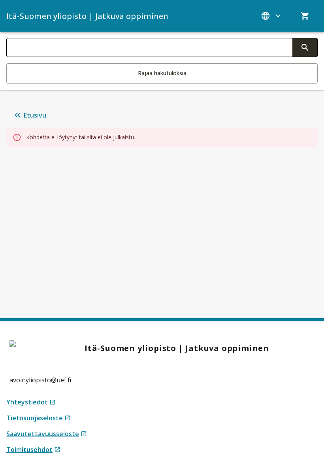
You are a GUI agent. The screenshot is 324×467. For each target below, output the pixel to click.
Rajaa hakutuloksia (162, 73)
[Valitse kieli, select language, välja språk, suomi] (272, 15)
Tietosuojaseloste (38, 418)
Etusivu (35, 115)
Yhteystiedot (31, 402)
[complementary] (305, 47)
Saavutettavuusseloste (46, 434)
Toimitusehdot (33, 449)
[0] (305, 15)
